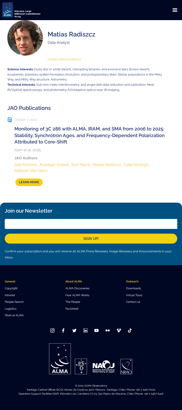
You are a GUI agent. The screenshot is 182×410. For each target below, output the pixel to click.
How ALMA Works (77, 295)
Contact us (133, 301)
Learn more (29, 182)
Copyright (11, 288)
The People (72, 301)
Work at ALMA (14, 315)
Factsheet (71, 308)
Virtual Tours (134, 295)
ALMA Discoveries (77, 288)
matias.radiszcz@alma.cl (65, 59)
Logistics (11, 308)
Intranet (10, 295)
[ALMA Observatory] (27, 10)
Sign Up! (91, 238)
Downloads (133, 288)
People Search (14, 301)
